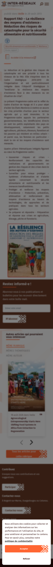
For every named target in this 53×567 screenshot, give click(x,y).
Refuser (26, 559)
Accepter (24, 549)
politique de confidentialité (18, 541)
